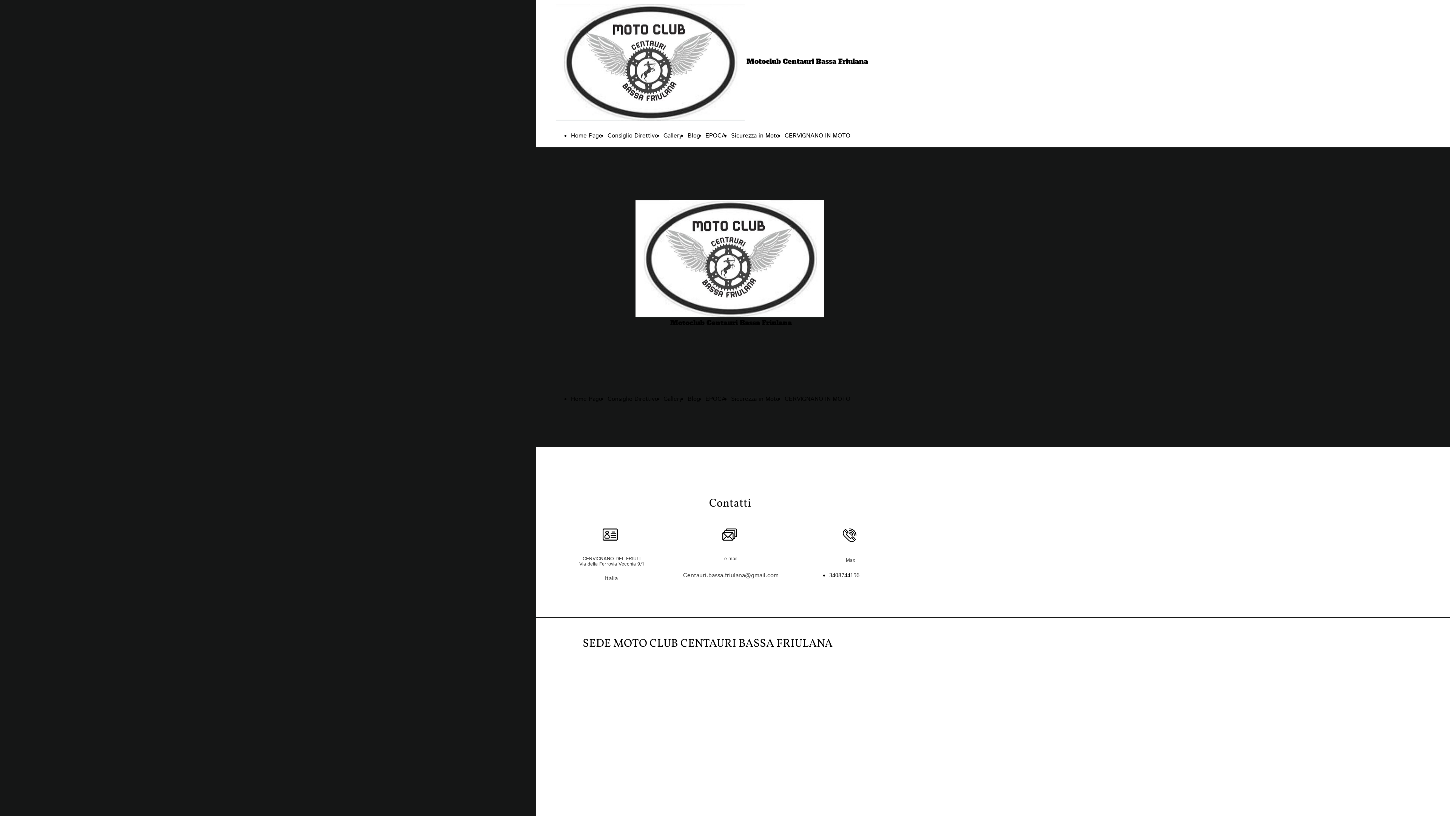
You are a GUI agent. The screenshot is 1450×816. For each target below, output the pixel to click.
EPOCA (715, 135)
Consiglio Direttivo (633, 135)
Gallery (672, 135)
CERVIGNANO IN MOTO (817, 135)
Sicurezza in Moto (755, 135)
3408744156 (844, 575)
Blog (694, 135)
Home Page (586, 135)
